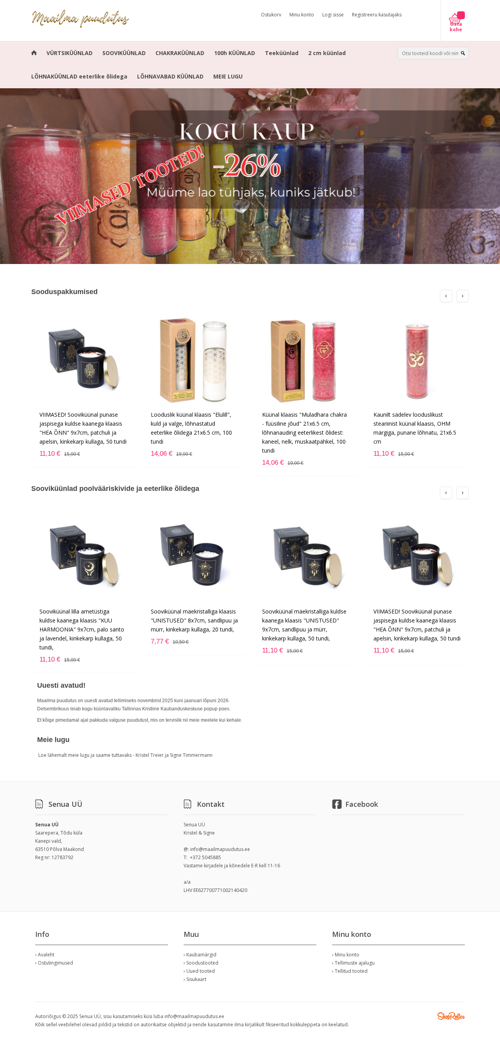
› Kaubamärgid (200, 954)
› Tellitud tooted (350, 971)
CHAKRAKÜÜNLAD (179, 53)
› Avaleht (44, 954)
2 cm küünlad (327, 53)
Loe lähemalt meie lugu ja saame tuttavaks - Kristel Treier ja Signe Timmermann (125, 755)
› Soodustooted (201, 963)
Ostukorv (271, 14)
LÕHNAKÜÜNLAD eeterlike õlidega (79, 76)
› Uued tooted (199, 971)
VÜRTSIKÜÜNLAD (69, 53)
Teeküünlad (281, 53)
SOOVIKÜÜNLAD (124, 53)
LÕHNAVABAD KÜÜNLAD (170, 76)
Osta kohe (456, 26)
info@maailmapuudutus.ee (220, 849)
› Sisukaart (195, 979)
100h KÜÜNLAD (234, 53)
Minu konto (301, 14)
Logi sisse (333, 14)
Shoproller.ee (451, 1016)
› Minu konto (345, 954)
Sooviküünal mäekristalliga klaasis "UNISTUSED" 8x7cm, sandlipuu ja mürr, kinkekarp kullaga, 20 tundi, (194, 620)
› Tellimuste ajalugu (353, 963)
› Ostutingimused (54, 963)
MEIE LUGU (228, 76)
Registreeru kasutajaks (377, 14)
